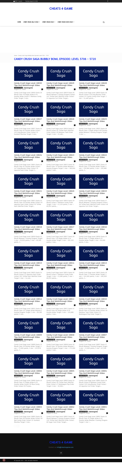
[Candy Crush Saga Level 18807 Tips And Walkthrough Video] (93, 325)
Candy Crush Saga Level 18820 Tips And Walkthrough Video (60, 192)
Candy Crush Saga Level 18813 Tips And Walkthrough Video (93, 264)
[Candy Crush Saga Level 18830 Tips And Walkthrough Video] (28, 73)
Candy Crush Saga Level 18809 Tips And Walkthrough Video (28, 336)
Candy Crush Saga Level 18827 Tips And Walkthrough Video (28, 120)
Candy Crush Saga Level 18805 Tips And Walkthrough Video (60, 372)
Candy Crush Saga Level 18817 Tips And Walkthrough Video (60, 228)
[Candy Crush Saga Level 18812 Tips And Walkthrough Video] (28, 289)
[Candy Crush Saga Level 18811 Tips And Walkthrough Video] (61, 289)
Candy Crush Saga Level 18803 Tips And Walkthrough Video (28, 408)
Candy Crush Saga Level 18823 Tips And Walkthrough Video (60, 156)
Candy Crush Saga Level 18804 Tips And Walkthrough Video (93, 372)
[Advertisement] (61, 39)
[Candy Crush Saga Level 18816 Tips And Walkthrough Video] (93, 217)
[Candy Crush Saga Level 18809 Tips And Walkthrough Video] (28, 325)
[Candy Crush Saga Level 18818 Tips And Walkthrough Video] (28, 217)
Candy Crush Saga (18, 87)
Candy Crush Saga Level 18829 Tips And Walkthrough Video (60, 84)
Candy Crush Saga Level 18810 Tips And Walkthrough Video (93, 300)
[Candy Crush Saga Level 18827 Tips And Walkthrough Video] (28, 109)
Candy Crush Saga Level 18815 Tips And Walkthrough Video (28, 264)
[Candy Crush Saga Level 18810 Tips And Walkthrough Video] (93, 289)
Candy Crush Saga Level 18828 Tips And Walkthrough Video (93, 84)
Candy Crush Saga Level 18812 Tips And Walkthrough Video (28, 300)
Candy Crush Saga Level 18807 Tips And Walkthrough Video (93, 336)
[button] (103, 22)
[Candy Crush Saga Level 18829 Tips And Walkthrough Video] (61, 73)
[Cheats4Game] (61, 8)
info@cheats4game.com (65, 447)
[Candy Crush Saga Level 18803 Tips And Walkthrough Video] (28, 397)
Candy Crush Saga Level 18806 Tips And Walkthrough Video (28, 372)
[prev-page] (15, 426)
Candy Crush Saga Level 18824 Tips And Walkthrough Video (28, 156)
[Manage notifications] (4, 460)
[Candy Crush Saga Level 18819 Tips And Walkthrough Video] (93, 181)
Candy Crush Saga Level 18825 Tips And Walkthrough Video (93, 120)
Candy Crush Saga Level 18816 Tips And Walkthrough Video (93, 228)
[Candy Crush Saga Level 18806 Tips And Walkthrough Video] (28, 361)
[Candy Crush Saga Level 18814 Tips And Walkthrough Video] (61, 253)
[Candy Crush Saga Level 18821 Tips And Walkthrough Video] (28, 181)
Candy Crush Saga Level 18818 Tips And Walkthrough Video (28, 228)
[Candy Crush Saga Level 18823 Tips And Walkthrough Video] (61, 145)
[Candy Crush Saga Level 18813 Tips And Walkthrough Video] (93, 253)
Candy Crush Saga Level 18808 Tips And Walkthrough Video (60, 336)
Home (15, 55)
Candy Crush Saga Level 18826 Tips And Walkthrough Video (60, 120)
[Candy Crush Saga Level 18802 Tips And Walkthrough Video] (61, 397)
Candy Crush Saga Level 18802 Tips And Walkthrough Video (60, 408)
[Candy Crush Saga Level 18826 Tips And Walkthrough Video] (61, 109)
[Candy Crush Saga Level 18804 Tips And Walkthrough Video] (93, 361)
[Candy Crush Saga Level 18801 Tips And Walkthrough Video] (93, 397)
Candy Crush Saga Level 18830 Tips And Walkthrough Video (28, 84)
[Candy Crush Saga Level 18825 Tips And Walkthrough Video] (93, 109)
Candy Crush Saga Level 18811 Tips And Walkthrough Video (60, 300)
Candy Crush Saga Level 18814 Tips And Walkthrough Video (60, 264)
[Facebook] (108, 1)
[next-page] (18, 426)
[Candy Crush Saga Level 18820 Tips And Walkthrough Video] (61, 181)
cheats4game (28, 88)
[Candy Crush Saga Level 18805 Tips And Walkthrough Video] (61, 361)
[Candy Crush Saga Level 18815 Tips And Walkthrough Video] (28, 253)
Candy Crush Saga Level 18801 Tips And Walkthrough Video (93, 408)
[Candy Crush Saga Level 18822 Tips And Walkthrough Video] (93, 145)
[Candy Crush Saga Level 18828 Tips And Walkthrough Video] (93, 73)
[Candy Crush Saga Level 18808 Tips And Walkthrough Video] (61, 325)
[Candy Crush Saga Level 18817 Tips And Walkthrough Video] (61, 217)
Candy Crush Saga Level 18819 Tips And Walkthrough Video (93, 192)
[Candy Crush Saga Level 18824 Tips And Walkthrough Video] (28, 145)
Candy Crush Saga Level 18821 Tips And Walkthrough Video (28, 192)
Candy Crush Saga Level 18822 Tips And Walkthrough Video (93, 156)
